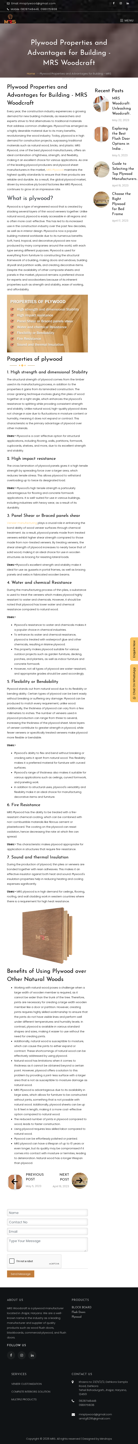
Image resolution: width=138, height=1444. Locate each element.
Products (80, 1300)
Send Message (21, 1274)
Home (31, 73)
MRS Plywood (54, 170)
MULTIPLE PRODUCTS (24, 1399)
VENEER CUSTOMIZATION (26, 1384)
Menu (128, 20)
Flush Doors (78, 1312)
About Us (15, 1300)
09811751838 (49, 9)
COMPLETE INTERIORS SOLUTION (30, 1391)
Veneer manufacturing (22, 523)
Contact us (82, 1374)
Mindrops (106, 1439)
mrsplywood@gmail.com (37, 3)
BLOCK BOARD (81, 1307)
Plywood (76, 1317)
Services (19, 1374)
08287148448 (29, 9)
